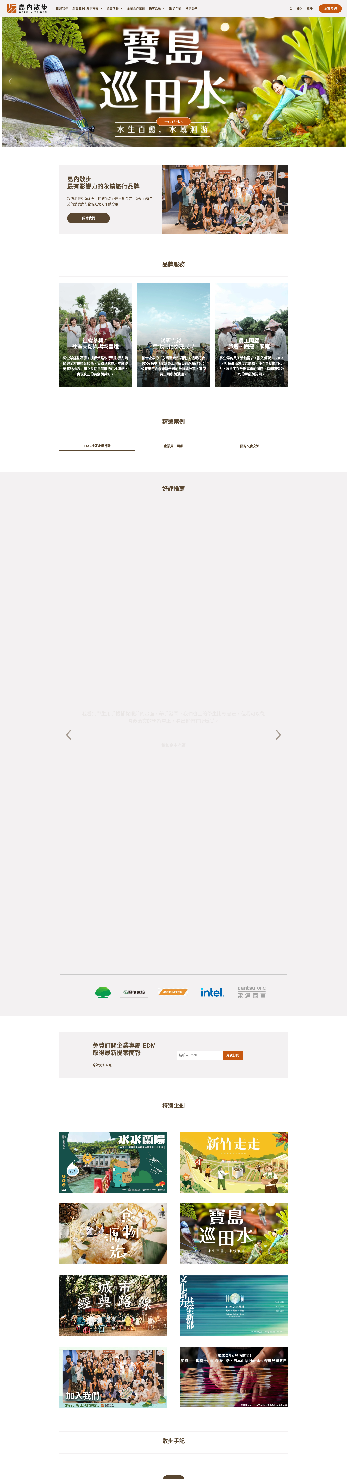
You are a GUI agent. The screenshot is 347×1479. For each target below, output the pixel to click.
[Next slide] (278, 735)
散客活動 (155, 8)
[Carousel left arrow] (11, 81)
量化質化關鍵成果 (173, 346)
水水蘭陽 (173, 122)
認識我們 (88, 218)
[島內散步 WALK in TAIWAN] (27, 8)
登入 (300, 8)
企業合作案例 (136, 8)
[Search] (291, 8)
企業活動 (113, 8)
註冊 (310, 8)
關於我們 (62, 8)
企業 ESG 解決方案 (85, 8)
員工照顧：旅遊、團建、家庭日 (251, 343)
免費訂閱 (232, 1055)
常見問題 (191, 8)
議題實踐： (173, 341)
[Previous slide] (68, 735)
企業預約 (330, 8)
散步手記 (175, 8)
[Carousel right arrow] (337, 81)
